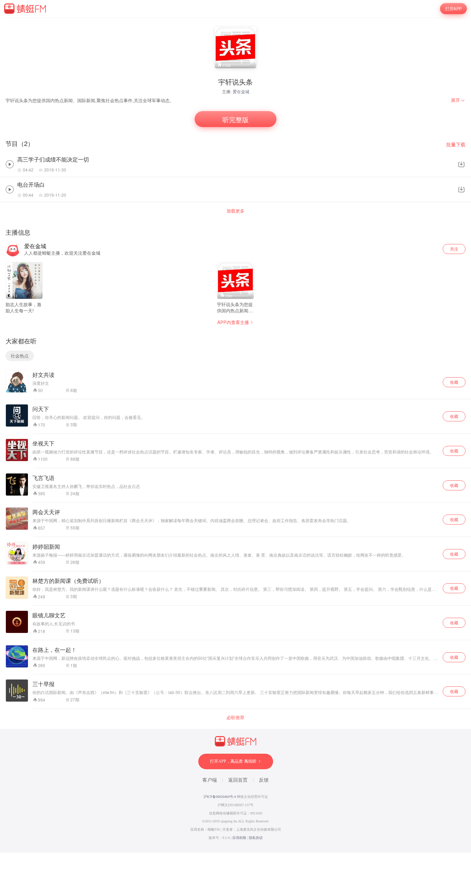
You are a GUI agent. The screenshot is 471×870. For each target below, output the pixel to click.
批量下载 (455, 144)
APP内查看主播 (233, 322)
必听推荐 (235, 717)
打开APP (453, 9)
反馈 (264, 780)
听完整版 (235, 119)
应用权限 (239, 838)
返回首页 (238, 780)
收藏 (454, 382)
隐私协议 (256, 838)
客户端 (209, 780)
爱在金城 (241, 91)
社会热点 (20, 355)
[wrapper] (235, 435)
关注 (454, 249)
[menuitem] (458, 100)
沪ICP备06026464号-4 (219, 797)
